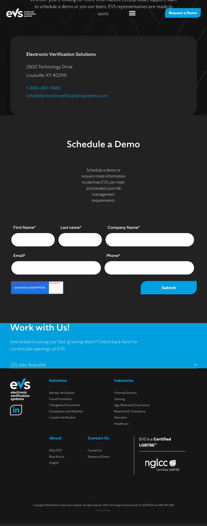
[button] (132, 13)
